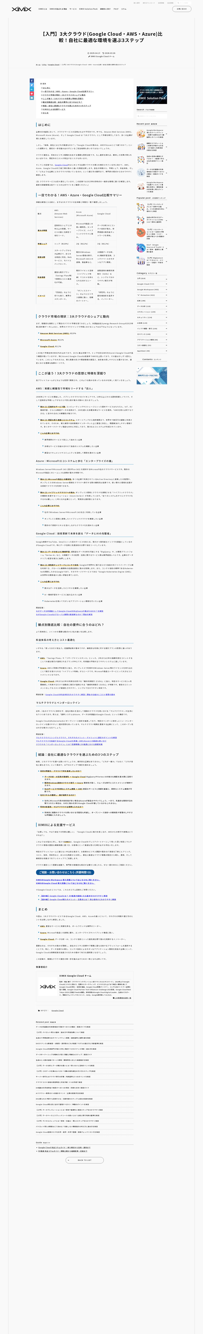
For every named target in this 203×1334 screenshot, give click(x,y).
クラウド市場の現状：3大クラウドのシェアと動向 (64, 95)
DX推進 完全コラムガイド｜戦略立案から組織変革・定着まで (62, 1151)
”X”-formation (146, 295)
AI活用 (142, 323)
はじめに (46, 88)
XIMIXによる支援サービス (54, 109)
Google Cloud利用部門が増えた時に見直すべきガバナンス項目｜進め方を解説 (66, 1049)
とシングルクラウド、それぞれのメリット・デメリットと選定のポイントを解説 (76, 737)
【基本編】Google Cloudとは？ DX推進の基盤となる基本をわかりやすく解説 (74, 896)
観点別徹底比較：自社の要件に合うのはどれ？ (62, 102)
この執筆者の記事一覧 (123, 998)
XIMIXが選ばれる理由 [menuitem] (58, 9)
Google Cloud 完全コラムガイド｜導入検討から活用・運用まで (64, 1147)
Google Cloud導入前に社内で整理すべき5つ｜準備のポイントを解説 (62, 1104)
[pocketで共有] (32, 93)
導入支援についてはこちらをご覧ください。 (76, 883)
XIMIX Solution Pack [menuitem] (88, 9)
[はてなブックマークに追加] (32, 89)
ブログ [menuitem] (116, 9)
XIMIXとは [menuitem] (43, 9)
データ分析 (144, 306)
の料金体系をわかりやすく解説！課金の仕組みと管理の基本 (80, 694)
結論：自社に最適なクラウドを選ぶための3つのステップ (67, 105)
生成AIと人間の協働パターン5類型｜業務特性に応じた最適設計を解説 (62, 1060)
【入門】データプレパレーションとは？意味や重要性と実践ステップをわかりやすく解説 (69, 1110)
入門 (141, 278)
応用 (141, 301)
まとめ (46, 113)
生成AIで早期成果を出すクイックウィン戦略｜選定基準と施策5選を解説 (63, 1038)
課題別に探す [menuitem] (105, 9)
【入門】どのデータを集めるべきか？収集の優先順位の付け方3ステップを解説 (65, 1071)
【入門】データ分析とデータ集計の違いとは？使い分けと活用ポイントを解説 (65, 1065)
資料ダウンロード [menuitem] (149, 3)
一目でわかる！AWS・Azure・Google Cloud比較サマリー (68, 91)
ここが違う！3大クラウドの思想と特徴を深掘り (63, 98)
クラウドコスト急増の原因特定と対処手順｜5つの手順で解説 (59, 1082)
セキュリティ (144, 317)
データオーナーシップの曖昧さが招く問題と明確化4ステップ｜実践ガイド (64, 1054)
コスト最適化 (144, 345)
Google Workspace (148, 289)
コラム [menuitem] (123, 9)
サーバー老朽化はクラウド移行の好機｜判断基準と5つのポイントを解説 (63, 1077)
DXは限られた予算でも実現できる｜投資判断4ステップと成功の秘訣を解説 (64, 1099)
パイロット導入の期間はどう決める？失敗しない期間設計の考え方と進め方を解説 (67, 1126)
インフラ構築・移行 (147, 329)
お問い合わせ (182, 9)
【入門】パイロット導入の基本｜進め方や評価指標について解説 (60, 1032)
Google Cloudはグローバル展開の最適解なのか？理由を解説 (64, 614)
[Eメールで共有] (32, 97)
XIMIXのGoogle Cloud (46, 883)
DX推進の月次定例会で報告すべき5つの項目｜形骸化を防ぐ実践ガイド (62, 1088)
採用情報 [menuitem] (161, 3)
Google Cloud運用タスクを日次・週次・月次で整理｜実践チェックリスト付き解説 (68, 1132)
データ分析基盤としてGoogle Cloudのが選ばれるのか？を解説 (69, 611)
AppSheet (143, 351)
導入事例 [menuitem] (137, 3)
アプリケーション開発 (147, 340)
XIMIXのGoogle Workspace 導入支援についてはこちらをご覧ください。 (68, 880)
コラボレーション (146, 312)
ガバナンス (144, 334)
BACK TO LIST (85, 1160)
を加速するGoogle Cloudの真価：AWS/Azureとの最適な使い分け (71, 741)
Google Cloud (61, 165)
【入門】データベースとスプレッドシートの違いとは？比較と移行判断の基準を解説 (67, 1115)
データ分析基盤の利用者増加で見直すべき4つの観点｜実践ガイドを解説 (63, 1027)
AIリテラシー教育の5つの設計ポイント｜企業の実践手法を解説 (60, 1093)
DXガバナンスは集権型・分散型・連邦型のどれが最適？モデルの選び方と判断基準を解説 (70, 1043)
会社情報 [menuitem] (170, 3)
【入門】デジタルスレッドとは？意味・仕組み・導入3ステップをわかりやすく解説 (67, 1121)
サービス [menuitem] (73, 9)
